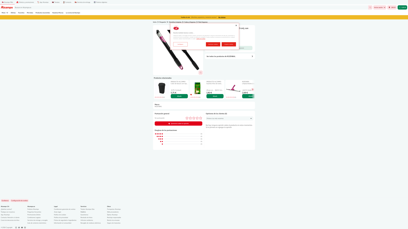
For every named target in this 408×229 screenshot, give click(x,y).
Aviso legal (57, 212)
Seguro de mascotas (113, 223)
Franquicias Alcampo (114, 209)
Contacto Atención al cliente (10, 217)
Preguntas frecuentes (34, 212)
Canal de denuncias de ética (10, 220)
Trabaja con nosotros (8, 212)
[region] (204, 36)
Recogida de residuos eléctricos (91, 223)
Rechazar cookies (213, 44)
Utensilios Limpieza (175, 22)
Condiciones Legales (34, 217)
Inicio (155, 22)
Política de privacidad (61, 217)
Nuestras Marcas (57, 13)
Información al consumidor (63, 223)
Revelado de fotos (86, 217)
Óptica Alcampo (112, 215)
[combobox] (191, 7)
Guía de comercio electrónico (36, 223)
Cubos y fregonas (190, 22)
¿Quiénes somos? (6, 209)
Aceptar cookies (229, 44)
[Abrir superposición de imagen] (200, 73)
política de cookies (200, 38)
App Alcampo (5, 215)
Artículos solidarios (87, 220)
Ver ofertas (221, 17)
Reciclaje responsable (114, 217)
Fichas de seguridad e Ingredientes (65, 220)
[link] (19, 200)
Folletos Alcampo (33, 209)
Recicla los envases (113, 220)
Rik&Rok (83, 212)
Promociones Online (33, 215)
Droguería (162, 22)
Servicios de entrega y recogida (37, 220)
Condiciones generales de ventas (64, 209)
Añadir (179, 96)
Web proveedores (113, 212)
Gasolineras (84, 215)
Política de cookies (60, 215)
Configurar (180, 44)
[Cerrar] (236, 25)
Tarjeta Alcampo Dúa (87, 209)
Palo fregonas (203, 22)
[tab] (178, 50)
